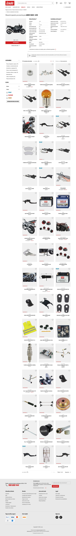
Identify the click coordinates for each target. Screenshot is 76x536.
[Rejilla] (51, 61)
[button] (52, 3)
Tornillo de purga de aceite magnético (46, 84)
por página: (35, 61)
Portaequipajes (63, 188)
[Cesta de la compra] (69, 3)
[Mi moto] (61, 3)
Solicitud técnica (8, 497)
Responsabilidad (42, 500)
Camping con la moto (26, 504)
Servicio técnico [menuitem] (39, 7)
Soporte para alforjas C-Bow (63, 238)
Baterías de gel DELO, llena (63, 213)
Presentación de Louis (43, 493)
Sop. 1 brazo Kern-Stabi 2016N (29, 441)
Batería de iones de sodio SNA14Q (63, 289)
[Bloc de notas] (65, 3)
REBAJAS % (11, 95)
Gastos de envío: (29, 531)
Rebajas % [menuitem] (23, 7)
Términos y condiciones (60, 495)
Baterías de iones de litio (46, 213)
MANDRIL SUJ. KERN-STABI (29, 415)
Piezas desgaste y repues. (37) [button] (12, 63)
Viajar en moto (25, 499)
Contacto (7, 493)
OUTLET (10, 97)
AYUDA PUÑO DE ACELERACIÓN (29, 315)
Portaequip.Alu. (29, 264)
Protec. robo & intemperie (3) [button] (12, 70)
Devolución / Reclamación (10, 506)
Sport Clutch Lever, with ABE (63, 466)
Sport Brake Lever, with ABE (29, 213)
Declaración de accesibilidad (61, 499)
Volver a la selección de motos (12, 11)
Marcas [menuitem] (28, 7)
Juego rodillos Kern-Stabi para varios (46, 340)
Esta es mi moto (16, 42)
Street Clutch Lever (46, 188)
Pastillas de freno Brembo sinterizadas (29, 162)
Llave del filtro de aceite (63, 415)
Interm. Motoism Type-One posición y (63, 84)
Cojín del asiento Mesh (46, 315)
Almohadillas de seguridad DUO (29, 289)
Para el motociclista (26, 502)
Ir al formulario (33, 56)
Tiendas (40, 495)
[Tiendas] (57, 3)
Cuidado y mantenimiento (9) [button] (12, 66)
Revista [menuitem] (33, 7)
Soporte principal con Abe (46, 264)
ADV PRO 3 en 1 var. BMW (63, 162)
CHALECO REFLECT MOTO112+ (29, 340)
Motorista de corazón (26, 497)
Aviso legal (58, 493)
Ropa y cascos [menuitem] (8, 7)
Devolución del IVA (42, 499)
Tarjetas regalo (8, 502)
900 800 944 (13, 485)
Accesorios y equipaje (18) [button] (11, 68)
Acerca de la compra (43, 497)
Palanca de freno (46, 136)
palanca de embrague (63, 110)
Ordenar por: (58, 61)
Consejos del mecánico (26, 495)
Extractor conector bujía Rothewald (46, 441)
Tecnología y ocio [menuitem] (16, 7)
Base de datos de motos (10, 499)
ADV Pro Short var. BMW (29, 188)
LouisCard (7, 504)
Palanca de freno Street (30, 466)
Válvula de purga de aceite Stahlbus (63, 441)
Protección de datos (59, 497)
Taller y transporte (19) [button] (10, 76)
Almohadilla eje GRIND (46, 238)
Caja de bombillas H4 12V (63, 340)
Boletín (6, 500)
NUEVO (10, 92)
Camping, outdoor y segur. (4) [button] (12, 72)
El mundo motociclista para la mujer (29, 493)
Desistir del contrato (9, 507)
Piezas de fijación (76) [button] (10, 78)
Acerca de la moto (25, 500)
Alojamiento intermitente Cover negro (63, 315)
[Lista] (53, 61)
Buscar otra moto (15, 45)
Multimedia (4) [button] (9, 74)
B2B (6, 495)
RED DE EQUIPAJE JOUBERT (30, 136)
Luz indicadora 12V (46, 466)
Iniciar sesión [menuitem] (68, 7)
